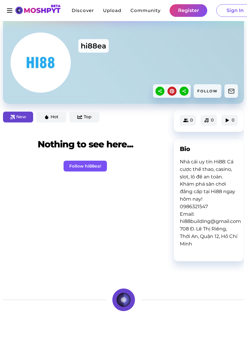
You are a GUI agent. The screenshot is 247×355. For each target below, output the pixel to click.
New (21, 116)
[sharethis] (159, 91)
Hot (54, 116)
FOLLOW (207, 91)
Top (88, 116)
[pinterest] (172, 91)
